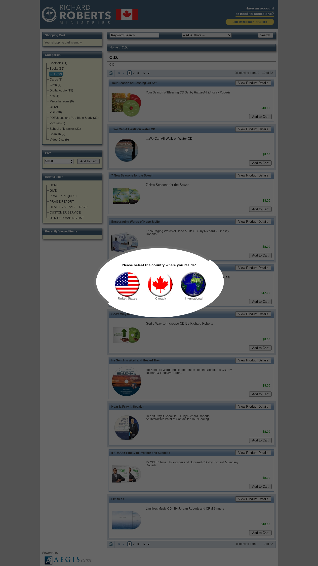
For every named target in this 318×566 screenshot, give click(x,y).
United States (127, 298)
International (193, 298)
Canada (160, 298)
